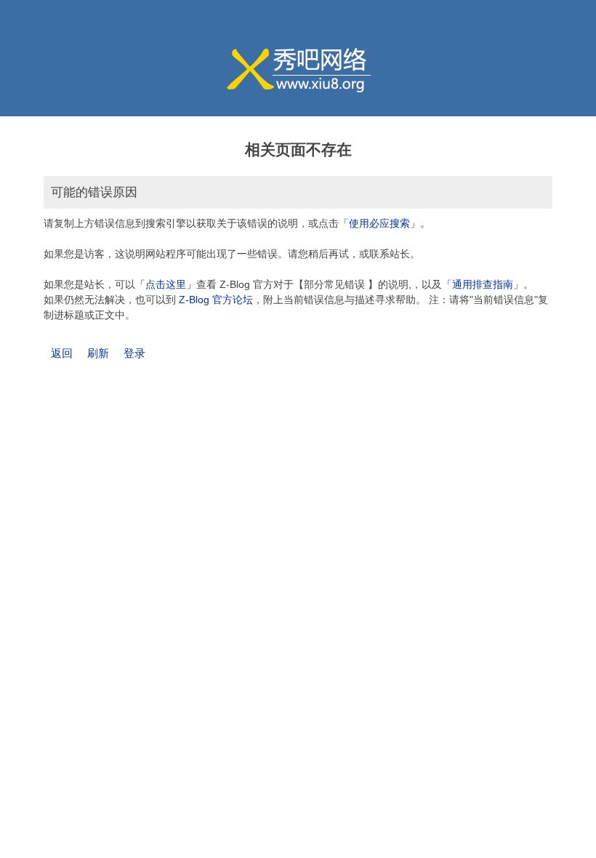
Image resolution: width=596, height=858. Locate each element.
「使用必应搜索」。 (384, 223)
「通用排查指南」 (482, 284)
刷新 (98, 353)
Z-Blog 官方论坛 (216, 299)
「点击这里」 (165, 284)
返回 (62, 353)
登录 (134, 353)
